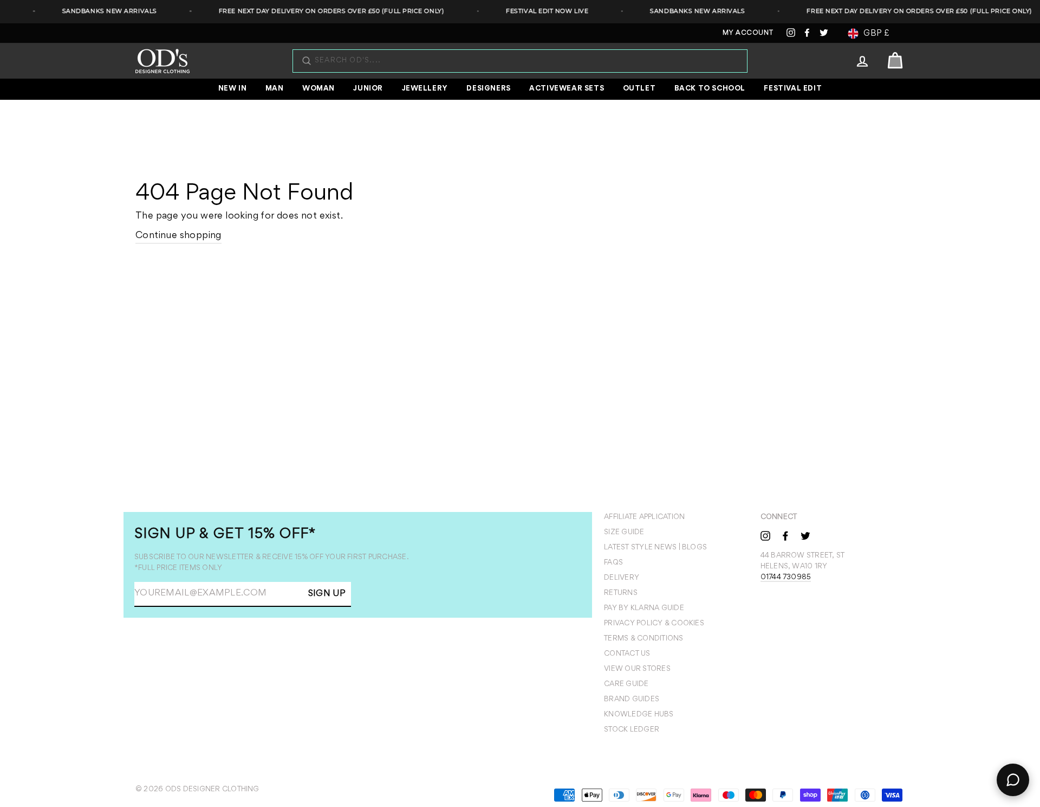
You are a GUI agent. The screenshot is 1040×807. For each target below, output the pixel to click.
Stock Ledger (631, 730)
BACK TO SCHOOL (709, 89)
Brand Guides (631, 699)
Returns (621, 593)
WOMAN (318, 89)
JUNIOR (368, 89)
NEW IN (232, 89)
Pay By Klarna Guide (644, 608)
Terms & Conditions (643, 639)
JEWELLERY (425, 89)
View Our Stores (637, 669)
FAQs (613, 563)
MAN (274, 89)
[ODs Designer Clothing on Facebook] (785, 535)
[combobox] (525, 61)
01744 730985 (785, 577)
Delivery (621, 578)
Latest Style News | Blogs (655, 548)
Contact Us (627, 654)
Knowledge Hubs (638, 715)
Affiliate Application (644, 517)
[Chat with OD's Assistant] (1013, 780)
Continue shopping (178, 236)
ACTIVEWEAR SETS (566, 89)
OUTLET (639, 89)
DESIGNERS (488, 89)
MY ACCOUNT (748, 33)
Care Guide (626, 684)
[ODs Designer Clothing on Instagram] (765, 535)
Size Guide (624, 532)
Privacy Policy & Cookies (654, 623)
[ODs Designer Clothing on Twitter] (805, 535)
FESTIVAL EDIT (793, 89)
